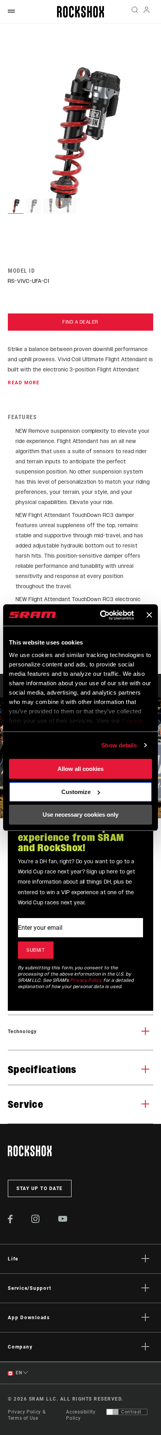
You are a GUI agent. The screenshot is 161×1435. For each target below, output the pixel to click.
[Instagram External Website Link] (35, 1221)
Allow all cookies (80, 768)
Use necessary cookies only (80, 814)
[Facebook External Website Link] (10, 1221)
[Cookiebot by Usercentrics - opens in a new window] (101, 615)
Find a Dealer (80, 322)
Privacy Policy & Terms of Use (26, 1415)
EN (18, 1373)
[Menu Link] (11, 11)
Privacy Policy (86, 980)
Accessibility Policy (80, 1415)
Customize (76, 792)
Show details (119, 745)
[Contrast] (112, 1412)
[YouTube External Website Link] (63, 1220)
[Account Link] (146, 12)
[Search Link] (134, 11)
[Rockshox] (80, 12)
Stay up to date (39, 1188)
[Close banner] (149, 615)
